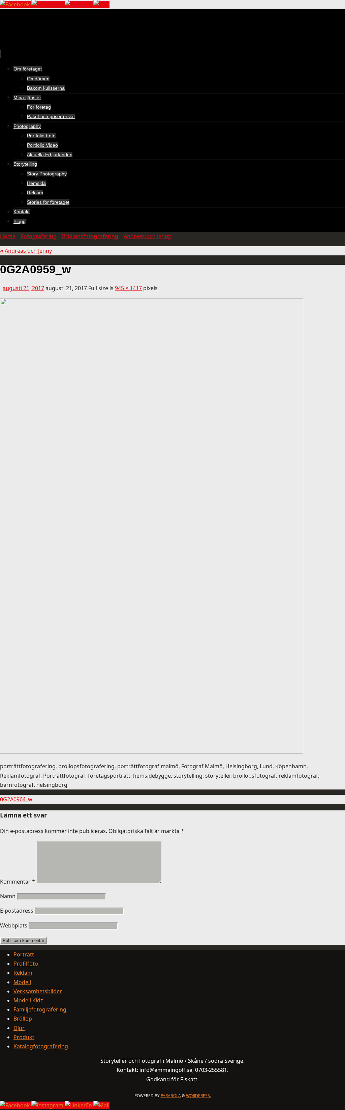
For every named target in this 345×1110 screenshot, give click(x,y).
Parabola (171, 1096)
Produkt (23, 1037)
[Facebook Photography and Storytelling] (15, 4)
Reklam (22, 972)
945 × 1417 (128, 288)
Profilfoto (25, 963)
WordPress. (198, 1096)
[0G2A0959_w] (151, 751)
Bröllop (22, 1018)
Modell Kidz (28, 1000)
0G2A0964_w (16, 799)
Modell (22, 982)
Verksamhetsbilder (37, 991)
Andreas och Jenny (147, 236)
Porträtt (23, 954)
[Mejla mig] (101, 4)
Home (7, 236)
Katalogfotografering (40, 1046)
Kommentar (17, 881)
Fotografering (39, 236)
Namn (7, 896)
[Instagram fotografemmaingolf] (48, 4)
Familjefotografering (39, 1009)
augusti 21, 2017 (23, 288)
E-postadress (16, 910)
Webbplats (13, 925)
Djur (19, 1028)
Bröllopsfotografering (90, 236)
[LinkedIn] (79, 4)
